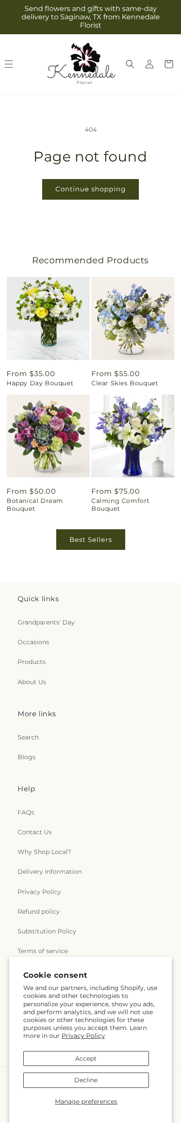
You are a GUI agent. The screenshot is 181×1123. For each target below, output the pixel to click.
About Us (32, 682)
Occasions (33, 642)
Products (32, 662)
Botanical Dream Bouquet (35, 505)
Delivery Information (50, 871)
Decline (86, 1080)
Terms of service (43, 951)
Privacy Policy (83, 1036)
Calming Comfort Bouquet (120, 505)
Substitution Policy (47, 931)
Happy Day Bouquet (40, 383)
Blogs (27, 757)
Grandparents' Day (46, 622)
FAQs (26, 812)
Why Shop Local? (44, 852)
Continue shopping (90, 189)
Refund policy (39, 911)
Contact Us (35, 832)
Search (28, 737)
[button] (130, 64)
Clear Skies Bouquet (124, 383)
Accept (86, 1058)
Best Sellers (90, 539)
